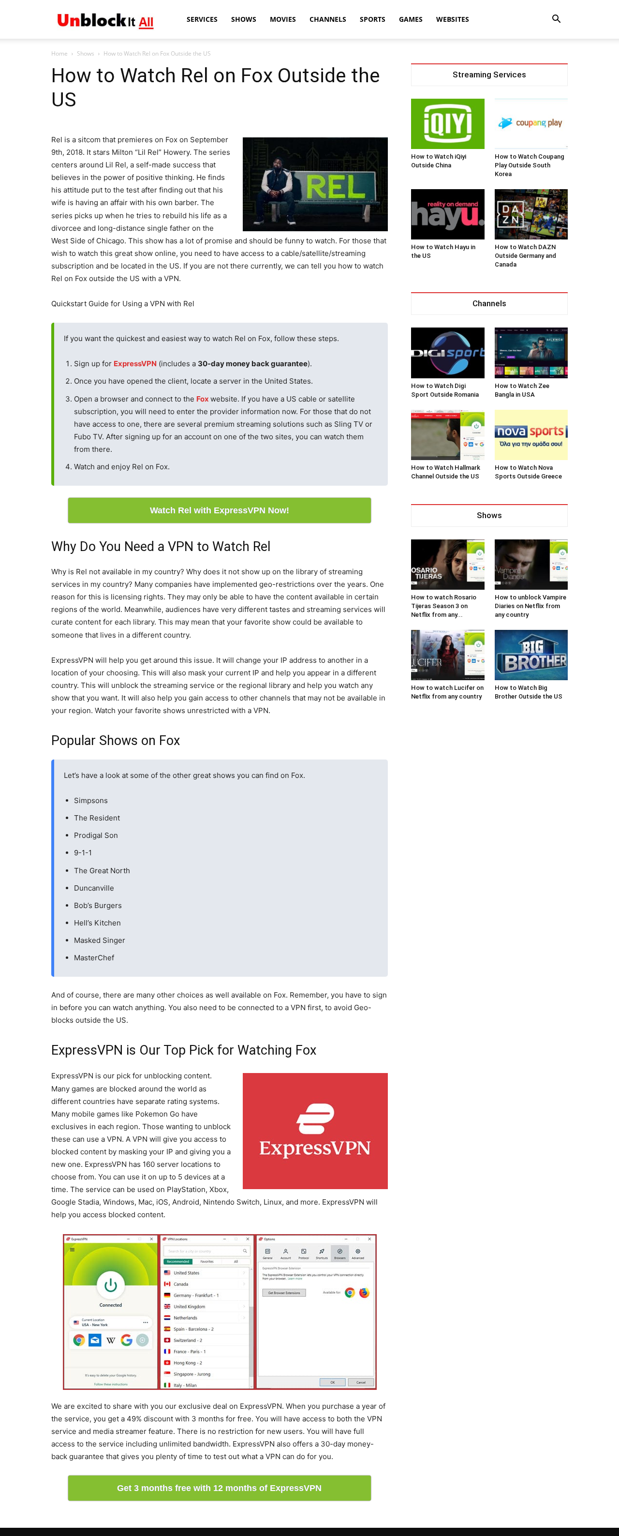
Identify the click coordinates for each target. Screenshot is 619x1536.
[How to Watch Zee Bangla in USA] (531, 353)
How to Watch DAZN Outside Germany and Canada (525, 255)
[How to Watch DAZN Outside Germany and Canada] (531, 214)
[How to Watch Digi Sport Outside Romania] (448, 353)
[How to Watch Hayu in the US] (448, 214)
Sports (372, 19)
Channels (328, 19)
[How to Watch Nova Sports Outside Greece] (531, 435)
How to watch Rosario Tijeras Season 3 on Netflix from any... (443, 606)
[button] (556, 20)
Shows (243, 19)
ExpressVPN (135, 363)
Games (411, 19)
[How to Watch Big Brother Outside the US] (531, 655)
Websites (452, 19)
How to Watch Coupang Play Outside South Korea (529, 165)
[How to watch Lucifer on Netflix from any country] (448, 655)
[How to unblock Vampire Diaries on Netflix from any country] (531, 564)
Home (59, 53)
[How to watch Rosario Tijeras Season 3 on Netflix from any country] (448, 564)
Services (202, 19)
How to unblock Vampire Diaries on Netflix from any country (530, 606)
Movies (283, 19)
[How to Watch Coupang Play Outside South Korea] (531, 124)
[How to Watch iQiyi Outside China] (448, 124)
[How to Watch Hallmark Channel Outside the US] (448, 435)
